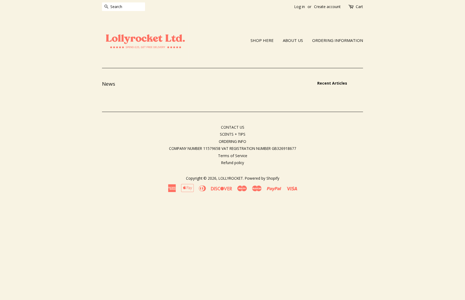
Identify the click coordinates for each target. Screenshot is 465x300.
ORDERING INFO (232, 141)
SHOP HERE (262, 40)
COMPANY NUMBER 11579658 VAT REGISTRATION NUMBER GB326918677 (232, 148)
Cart (359, 6)
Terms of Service (232, 155)
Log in (299, 6)
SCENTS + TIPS (232, 134)
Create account (327, 6)
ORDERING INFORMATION (337, 40)
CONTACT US (232, 127)
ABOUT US (293, 40)
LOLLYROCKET (231, 178)
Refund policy (232, 162)
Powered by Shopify (262, 178)
